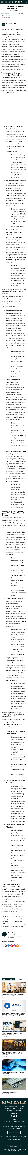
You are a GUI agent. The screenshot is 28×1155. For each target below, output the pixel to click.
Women (14, 1108)
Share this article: (8, 942)
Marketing (9, 1110)
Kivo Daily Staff (11, 23)
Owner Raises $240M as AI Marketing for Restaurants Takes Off (13, 995)
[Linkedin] (8, 945)
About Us (5, 1121)
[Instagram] (14, 945)
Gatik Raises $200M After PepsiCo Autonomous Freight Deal (11, 1091)
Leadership (21, 1106)
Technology (8, 1108)
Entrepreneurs (18, 25)
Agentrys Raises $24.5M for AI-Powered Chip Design (13, 1072)
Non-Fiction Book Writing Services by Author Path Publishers (12, 1034)
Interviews (20, 1108)
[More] (17, 945)
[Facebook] (3, 945)
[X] (6, 945)
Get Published (17, 1110)
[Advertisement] (14, 110)
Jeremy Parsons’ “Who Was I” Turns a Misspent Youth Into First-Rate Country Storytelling (12, 1053)
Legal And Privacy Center (14, 1121)
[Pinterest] (11, 945)
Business (6, 1106)
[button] (2, 2)
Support (23, 1121)
